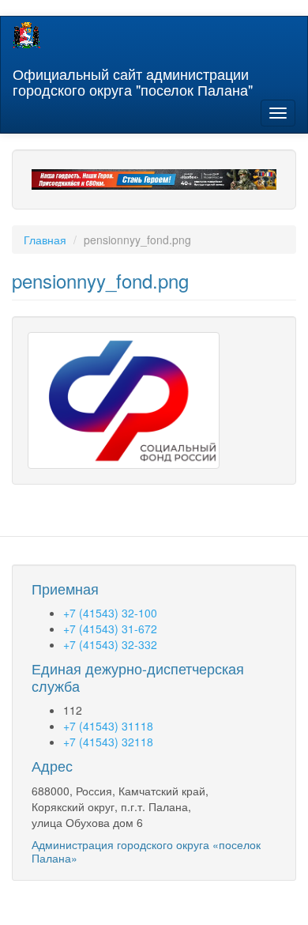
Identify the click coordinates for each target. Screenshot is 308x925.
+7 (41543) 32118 (108, 741)
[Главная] (26, 35)
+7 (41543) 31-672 (110, 628)
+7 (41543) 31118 (108, 726)
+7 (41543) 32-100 (110, 613)
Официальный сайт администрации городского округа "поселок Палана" (133, 78)
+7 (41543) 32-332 (110, 644)
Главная (45, 239)
